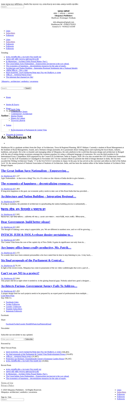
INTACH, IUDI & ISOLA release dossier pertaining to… (37, 234)
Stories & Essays (12, 104)
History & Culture (18, 118)
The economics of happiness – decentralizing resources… (37, 183)
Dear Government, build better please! (25, 221)
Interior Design (17, 116)
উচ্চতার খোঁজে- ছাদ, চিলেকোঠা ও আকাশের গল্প (23, 209)
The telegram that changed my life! (19, 77)
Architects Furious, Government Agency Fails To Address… (39, 286)
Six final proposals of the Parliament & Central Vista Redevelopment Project (36, 354)
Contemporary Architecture (21, 114)
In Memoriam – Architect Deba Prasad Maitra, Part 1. (27, 61)
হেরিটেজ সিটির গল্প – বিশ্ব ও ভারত (17, 70)
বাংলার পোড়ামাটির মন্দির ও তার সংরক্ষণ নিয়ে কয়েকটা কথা (23, 57)
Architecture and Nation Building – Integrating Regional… (38, 196)
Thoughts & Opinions (14, 135)
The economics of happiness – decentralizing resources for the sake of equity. (36, 66)
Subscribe (29, 339)
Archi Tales (15, 109)
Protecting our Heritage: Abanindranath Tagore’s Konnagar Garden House (35, 359)
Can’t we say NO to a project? (20, 273)
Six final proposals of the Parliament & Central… (32, 260)
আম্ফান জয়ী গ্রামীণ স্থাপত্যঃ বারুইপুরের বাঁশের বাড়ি (22, 59)
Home (8, 97)
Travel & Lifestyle (18, 120)
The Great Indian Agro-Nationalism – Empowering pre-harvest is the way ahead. (37, 64)
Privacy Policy (7, 385)
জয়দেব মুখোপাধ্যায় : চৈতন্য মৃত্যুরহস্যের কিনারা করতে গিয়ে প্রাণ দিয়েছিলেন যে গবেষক (33, 73)
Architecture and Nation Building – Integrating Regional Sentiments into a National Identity (42, 68)
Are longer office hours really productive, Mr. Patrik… (36, 247)
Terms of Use (7, 383)
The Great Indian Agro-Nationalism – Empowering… (35, 170)
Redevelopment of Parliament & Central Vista (29, 130)
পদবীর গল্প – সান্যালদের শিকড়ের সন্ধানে (18, 75)
